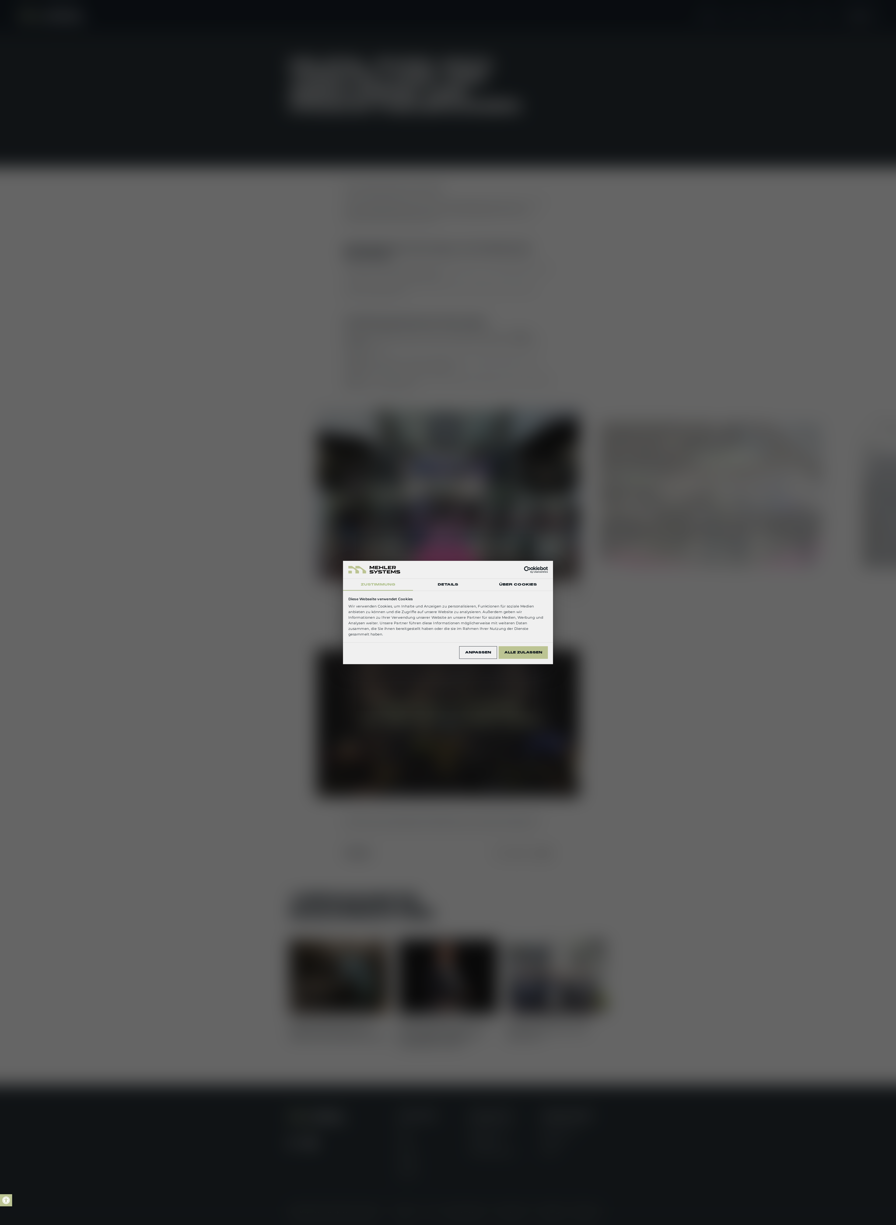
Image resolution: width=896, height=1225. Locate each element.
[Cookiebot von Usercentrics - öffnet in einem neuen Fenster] (527, 569)
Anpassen (478, 652)
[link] (6, 1200)
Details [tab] (448, 584)
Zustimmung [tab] (378, 584)
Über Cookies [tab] (518, 584)
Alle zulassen (523, 652)
